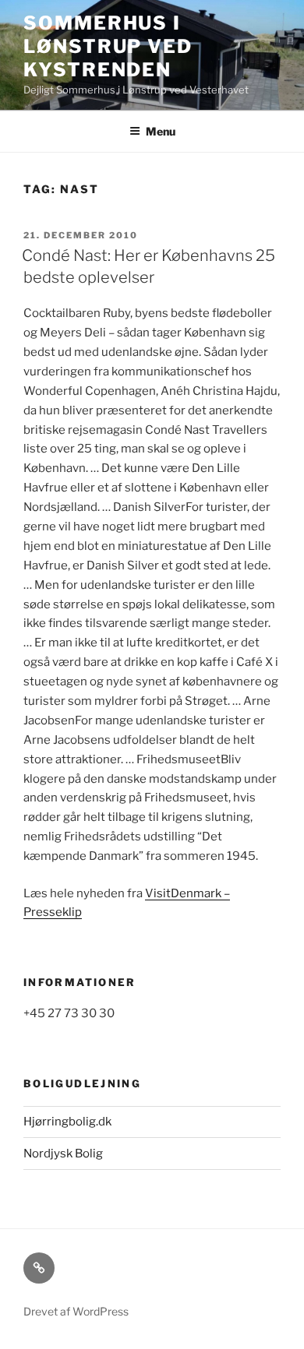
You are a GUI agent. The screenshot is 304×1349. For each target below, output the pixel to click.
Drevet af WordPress (76, 1311)
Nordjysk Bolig (63, 1153)
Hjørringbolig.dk (67, 1122)
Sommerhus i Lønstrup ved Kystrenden (108, 46)
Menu (160, 131)
